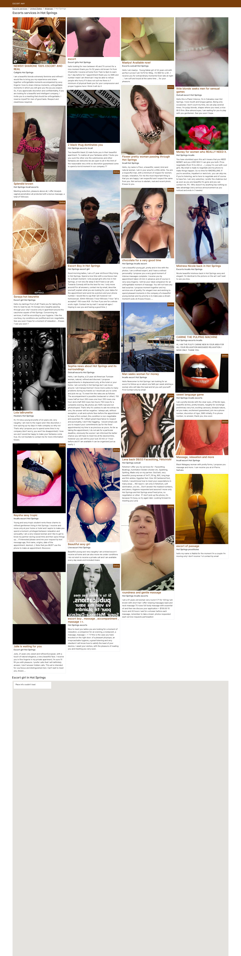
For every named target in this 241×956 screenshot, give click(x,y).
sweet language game (190, 394)
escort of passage (187, 546)
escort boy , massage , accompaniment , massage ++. (93, 620)
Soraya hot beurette (26, 296)
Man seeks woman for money (140, 374)
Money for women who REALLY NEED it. (201, 151)
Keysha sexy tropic (26, 515)
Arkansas (49, 8)
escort (72, 58)
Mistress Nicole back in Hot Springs (198, 265)
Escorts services (20, 8)
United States (36, 8)
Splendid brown (23, 183)
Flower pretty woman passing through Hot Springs (146, 158)
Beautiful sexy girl (79, 544)
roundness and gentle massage (141, 592)
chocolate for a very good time (141, 260)
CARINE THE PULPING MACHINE (196, 337)
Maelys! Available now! (136, 62)
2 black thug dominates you (85, 144)
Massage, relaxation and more (195, 457)
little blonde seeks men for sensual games (198, 90)
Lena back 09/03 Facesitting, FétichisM (146, 459)
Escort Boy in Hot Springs (84, 265)
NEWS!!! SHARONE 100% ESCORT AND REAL (38, 67)
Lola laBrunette (23, 412)
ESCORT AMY (19, 3)
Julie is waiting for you (28, 646)
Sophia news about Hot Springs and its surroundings (92, 367)
